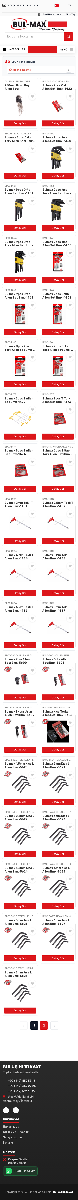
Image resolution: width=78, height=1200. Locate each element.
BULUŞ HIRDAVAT (22, 1066)
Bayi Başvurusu (52, 14)
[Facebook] (6, 1110)
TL (69, 5)
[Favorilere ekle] (32, 96)
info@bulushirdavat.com (22, 5)
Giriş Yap (70, 14)
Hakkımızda (11, 1126)
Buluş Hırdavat (63, 1191)
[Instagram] (16, 1110)
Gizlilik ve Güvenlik (16, 1132)
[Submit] (68, 36)
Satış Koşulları (13, 1137)
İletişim (8, 1143)
